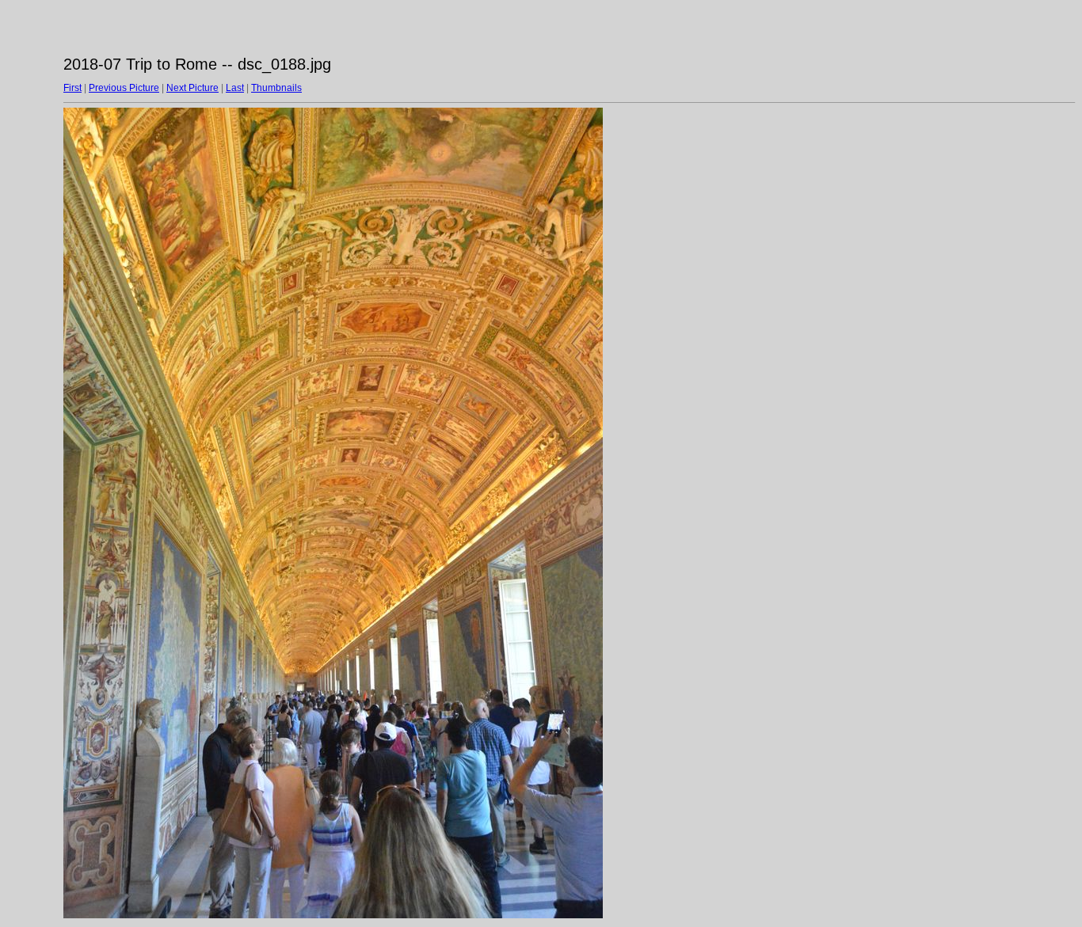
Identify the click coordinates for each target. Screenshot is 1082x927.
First (72, 87)
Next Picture (192, 87)
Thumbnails (276, 87)
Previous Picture (124, 87)
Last (235, 87)
